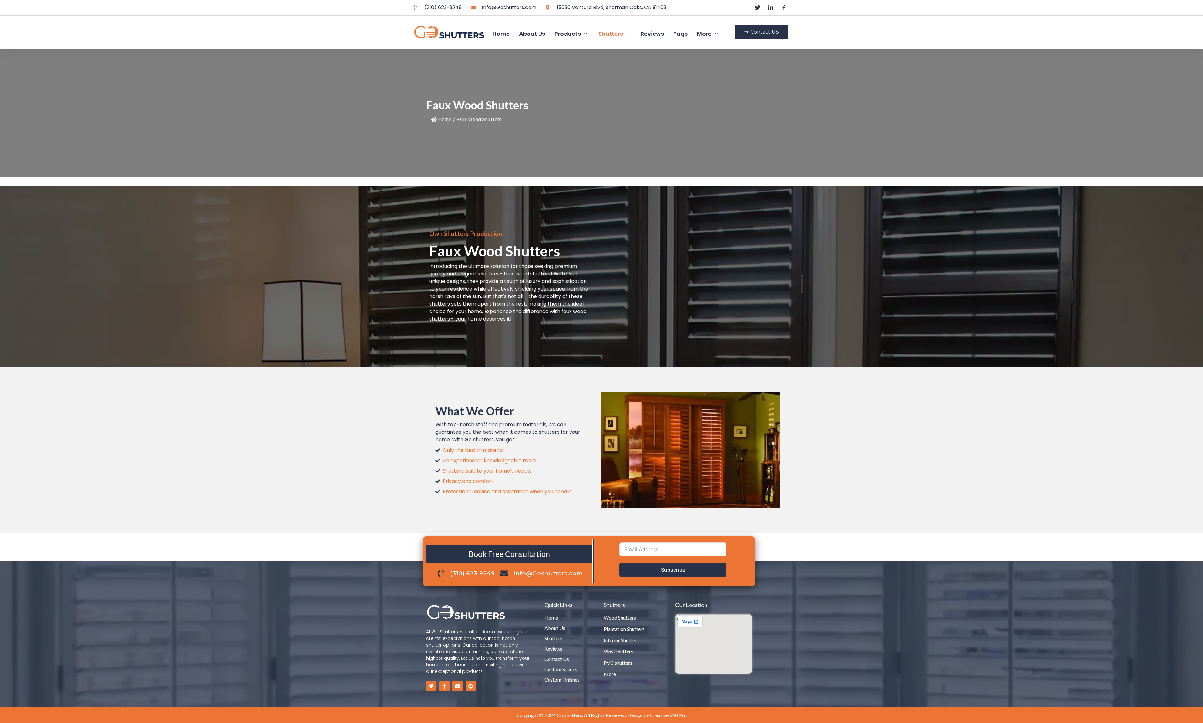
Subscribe (673, 570)
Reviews (652, 34)
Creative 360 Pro (668, 715)
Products (568, 34)
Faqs (680, 34)
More (704, 34)
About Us (532, 34)
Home (501, 34)
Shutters (610, 34)
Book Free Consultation (509, 553)
